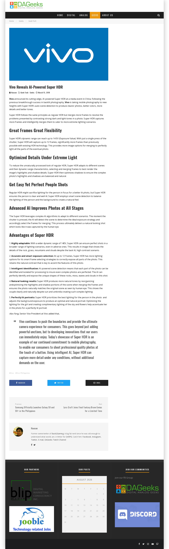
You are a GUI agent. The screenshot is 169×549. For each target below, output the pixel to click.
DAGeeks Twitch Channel (55, 440)
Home (60, 15)
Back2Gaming (58, 433)
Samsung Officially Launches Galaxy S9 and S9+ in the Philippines (35, 408)
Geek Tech (24, 92)
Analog (83, 15)
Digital (71, 15)
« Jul (64, 530)
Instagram (96, 436)
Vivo (12, 373)
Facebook (87, 436)
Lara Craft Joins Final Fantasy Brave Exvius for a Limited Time (83, 408)
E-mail (40, 440)
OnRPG (69, 436)
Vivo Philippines (23, 373)
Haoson (14, 92)
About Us (107, 15)
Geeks (95, 15)
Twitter (34, 440)
